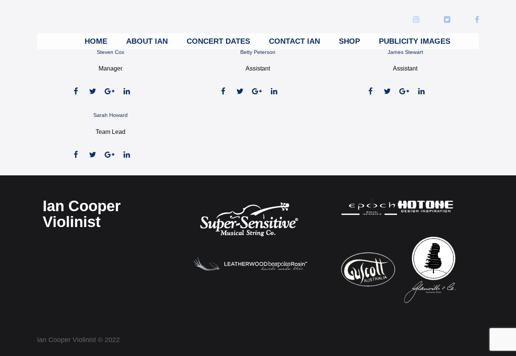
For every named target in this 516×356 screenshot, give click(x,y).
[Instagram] (416, 20)
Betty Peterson (257, 52)
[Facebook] (477, 20)
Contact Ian (294, 41)
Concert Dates (218, 41)
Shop (349, 41)
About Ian (147, 41)
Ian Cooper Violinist (82, 214)
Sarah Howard (110, 115)
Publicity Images (414, 41)
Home (96, 41)
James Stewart (405, 52)
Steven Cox (110, 52)
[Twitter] (447, 20)
